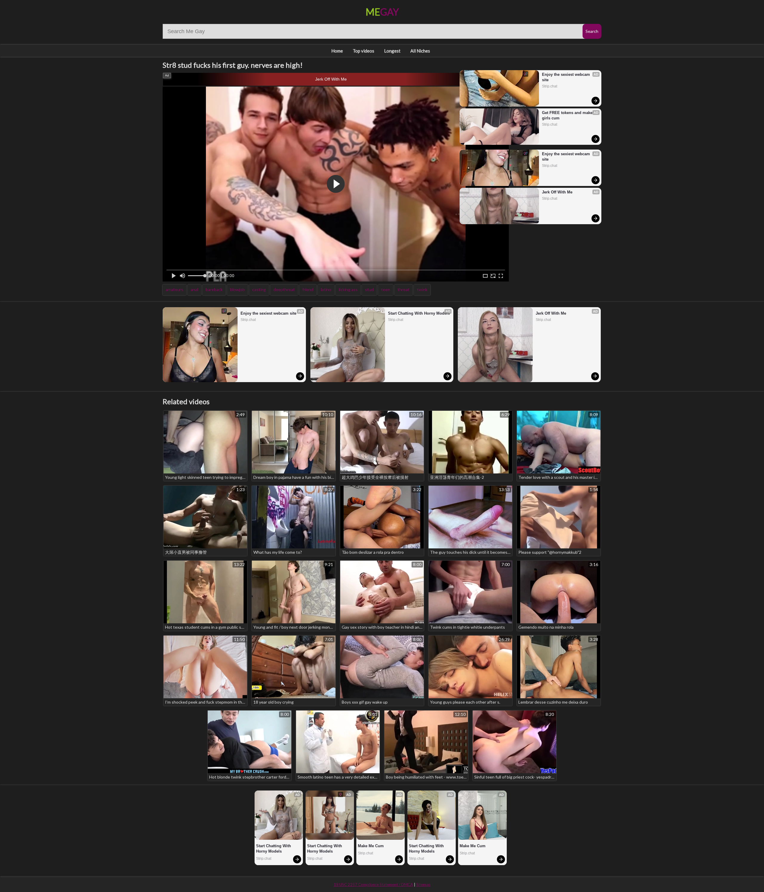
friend (307, 289)
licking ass (348, 289)
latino (326, 289)
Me (382, 12)
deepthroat (284, 289)
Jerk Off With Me (331, 79)
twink (422, 289)
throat (403, 289)
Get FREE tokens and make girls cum (568, 115)
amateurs (174, 289)
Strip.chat (549, 86)
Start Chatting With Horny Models (419, 313)
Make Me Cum (371, 846)
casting (259, 289)
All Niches (420, 50)
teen (385, 289)
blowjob (237, 289)
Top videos (363, 50)
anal (194, 289)
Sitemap (423, 884)
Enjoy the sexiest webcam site (566, 77)
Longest (392, 50)
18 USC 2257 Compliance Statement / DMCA (373, 884)
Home (337, 50)
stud (369, 289)
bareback (214, 289)
